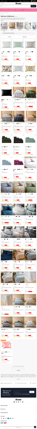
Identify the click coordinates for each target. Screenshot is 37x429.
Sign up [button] (32, 391)
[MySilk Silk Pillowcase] (7, 44)
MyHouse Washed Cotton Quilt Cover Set (18, 265)
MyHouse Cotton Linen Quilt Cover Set (7, 332)
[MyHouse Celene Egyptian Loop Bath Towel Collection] (18, 162)
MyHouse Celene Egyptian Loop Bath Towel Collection (18, 174)
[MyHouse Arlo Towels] (7, 140)
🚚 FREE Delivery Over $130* (25, 1)
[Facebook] (14, 402)
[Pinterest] (18, 401)
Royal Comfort (4, 355)
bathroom (14, 19)
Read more (2, 20)
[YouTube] (22, 401)
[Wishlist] (2, 3)
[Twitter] (20, 401)
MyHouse (14, 101)
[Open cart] (35, 3)
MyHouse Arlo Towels (4, 172)
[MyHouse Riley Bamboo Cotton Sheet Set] (18, 92)
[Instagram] (16, 402)
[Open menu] (1, 3)
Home (1, 12)
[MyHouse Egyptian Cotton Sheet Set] (30, 162)
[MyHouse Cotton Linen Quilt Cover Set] (18, 300)
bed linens (2, 376)
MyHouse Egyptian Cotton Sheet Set (30, 172)
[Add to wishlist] (11, 40)
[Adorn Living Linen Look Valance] (30, 277)
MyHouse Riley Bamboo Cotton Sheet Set (18, 103)
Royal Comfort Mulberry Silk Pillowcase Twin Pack (7, 357)
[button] (9, 36)
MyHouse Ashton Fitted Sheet (17, 219)
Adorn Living (27, 286)
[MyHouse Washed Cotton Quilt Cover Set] (18, 254)
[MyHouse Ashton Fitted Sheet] (18, 209)
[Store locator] (33, 3)
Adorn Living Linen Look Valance (29, 287)
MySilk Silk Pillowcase (4, 56)
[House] (18, 3)
